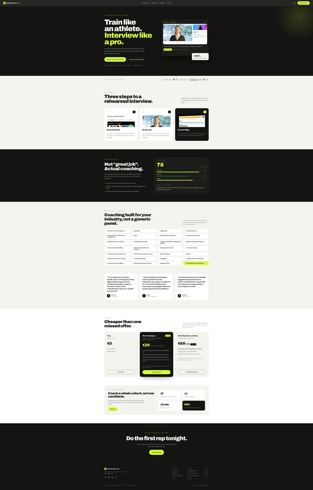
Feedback (162, 3)
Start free (121, 372)
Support (189, 478)
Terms (206, 473)
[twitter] (105, 477)
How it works (145, 3)
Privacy (206, 470)
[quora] (116, 477)
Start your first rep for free (115, 59)
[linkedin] (112, 477)
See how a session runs (136, 59)
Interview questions (177, 475)
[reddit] (109, 477)
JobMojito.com (204, 485)
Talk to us (113, 409)
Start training (156, 372)
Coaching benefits (192, 470)
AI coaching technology (193, 475)
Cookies (207, 475)
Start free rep (303, 3)
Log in (294, 3)
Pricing (169, 3)
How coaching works (192, 473)
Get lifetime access (192, 372)
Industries (154, 3)
